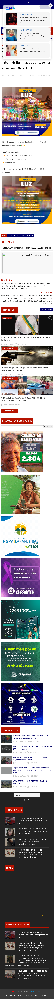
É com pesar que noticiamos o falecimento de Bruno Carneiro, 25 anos (32, 841)
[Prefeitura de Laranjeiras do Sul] (22, 451)
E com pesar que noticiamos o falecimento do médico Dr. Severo (26, 338)
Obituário (7, 318)
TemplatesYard (34, 992)
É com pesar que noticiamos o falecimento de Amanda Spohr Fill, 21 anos (32, 831)
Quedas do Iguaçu (10, 348)
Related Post (9, 310)
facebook (9, 411)
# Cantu (12, 235)
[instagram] (28, 2)
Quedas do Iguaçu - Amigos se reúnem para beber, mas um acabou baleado (24, 369)
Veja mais (48, 310)
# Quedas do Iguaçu (25, 235)
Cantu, (32, 75)
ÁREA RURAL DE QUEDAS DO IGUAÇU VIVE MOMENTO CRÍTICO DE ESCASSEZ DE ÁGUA (23, 399)
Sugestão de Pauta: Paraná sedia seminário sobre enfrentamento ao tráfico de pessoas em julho (32, 770)
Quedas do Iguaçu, (43, 75)
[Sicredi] (20, 494)
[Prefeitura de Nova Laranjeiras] (20, 535)
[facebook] (24, 2)
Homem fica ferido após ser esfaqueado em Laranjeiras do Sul (32, 820)
